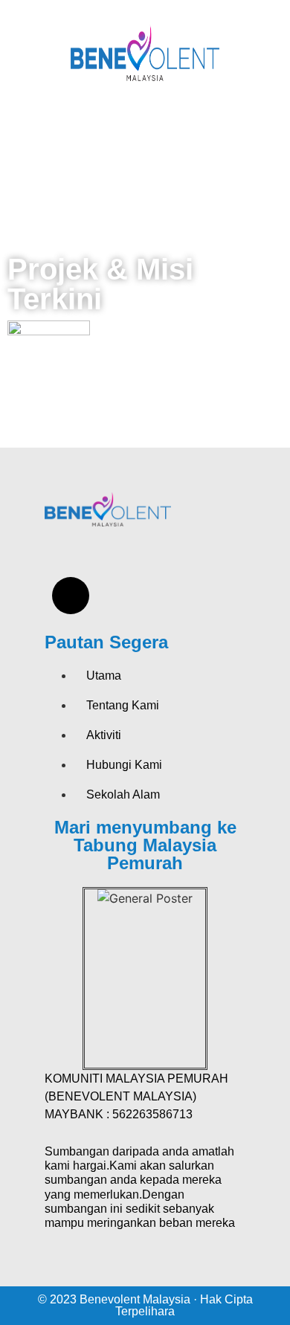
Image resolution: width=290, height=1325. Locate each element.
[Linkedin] (123, 595)
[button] (145, 128)
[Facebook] (70, 554)
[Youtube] (176, 554)
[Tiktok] (70, 595)
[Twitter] (123, 554)
